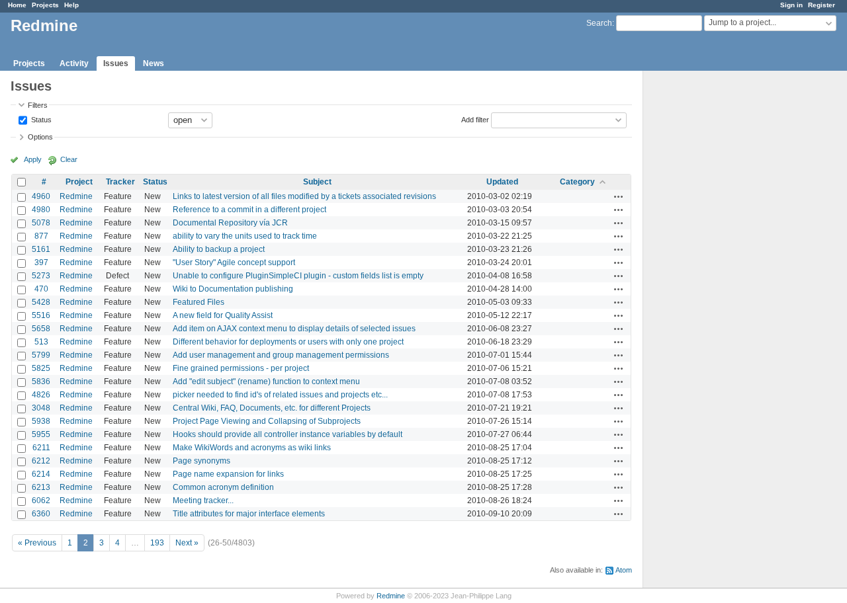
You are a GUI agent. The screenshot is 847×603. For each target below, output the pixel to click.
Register (821, 5)
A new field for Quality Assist (223, 315)
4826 (41, 394)
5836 (41, 381)
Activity (74, 63)
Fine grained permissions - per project (241, 368)
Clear (68, 159)
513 (41, 341)
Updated (502, 181)
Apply (33, 159)
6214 (41, 474)
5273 (41, 275)
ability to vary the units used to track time (245, 236)
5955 (41, 434)
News (153, 63)
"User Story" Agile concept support (234, 262)
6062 (41, 500)
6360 (41, 513)
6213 (41, 487)
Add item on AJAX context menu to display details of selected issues (294, 328)
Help (71, 5)
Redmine (76, 196)
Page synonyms (201, 460)
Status (40, 119)
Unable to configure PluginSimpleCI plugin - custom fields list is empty (298, 275)
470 (41, 289)
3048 (41, 408)
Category (577, 181)
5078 (41, 222)
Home (17, 5)
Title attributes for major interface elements (249, 513)
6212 (41, 460)
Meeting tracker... (203, 500)
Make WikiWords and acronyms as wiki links (252, 447)
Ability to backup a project (219, 249)
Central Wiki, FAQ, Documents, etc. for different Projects (272, 408)
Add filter (475, 119)
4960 (41, 196)
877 (41, 236)
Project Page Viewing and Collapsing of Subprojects (267, 421)
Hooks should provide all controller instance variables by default (287, 434)
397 (41, 262)
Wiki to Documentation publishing (233, 289)
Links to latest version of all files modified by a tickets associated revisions (304, 196)
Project (79, 181)
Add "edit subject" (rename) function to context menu (266, 381)
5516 (41, 315)
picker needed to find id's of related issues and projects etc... (280, 394)
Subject (317, 181)
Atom (623, 570)
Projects (45, 5)
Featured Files (198, 302)
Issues (115, 63)
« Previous (37, 542)
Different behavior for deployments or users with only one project (288, 341)
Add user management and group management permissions (281, 355)
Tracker (120, 181)
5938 (41, 421)
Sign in (791, 5)
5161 (41, 249)
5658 (41, 328)
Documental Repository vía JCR (230, 222)
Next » (187, 542)
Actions (618, 196)
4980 (41, 209)
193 (157, 542)
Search (599, 23)
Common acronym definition (223, 487)
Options (40, 137)
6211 (41, 447)
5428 (41, 302)
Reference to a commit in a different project (249, 209)
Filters (38, 105)
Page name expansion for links (228, 474)
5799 (41, 355)
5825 (41, 368)
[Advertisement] (709, 278)
